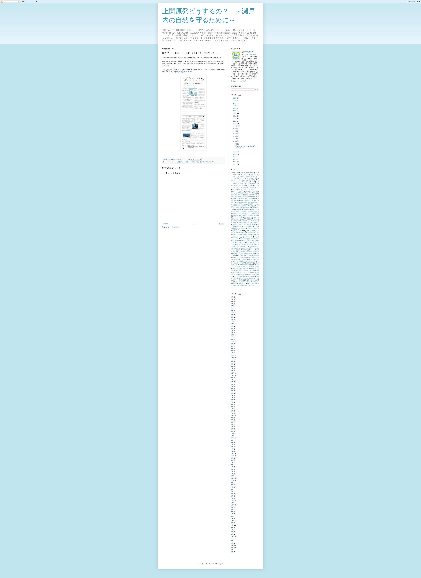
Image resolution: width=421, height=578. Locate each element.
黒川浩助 (255, 220)
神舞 (201, 162)
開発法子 (249, 200)
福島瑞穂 (239, 278)
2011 (235, 162)
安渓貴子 (247, 193)
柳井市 (248, 283)
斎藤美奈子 (255, 222)
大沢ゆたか (250, 259)
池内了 (236, 263)
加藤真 (239, 198)
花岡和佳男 (254, 198)
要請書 (254, 283)
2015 (235, 151)
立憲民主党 (239, 285)
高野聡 (255, 219)
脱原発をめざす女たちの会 (248, 261)
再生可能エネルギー (244, 222)
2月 (236, 144)
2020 (235, 113)
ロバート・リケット (238, 191)
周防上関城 (243, 238)
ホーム (193, 224)
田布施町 (246, 268)
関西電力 (250, 204)
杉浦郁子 (249, 251)
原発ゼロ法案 (255, 213)
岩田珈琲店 (236, 206)
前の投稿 (221, 224)
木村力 (235, 283)
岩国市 (257, 204)
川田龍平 (240, 257)
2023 (235, 106)
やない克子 (236, 189)
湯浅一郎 (211, 162)
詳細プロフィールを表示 (238, 81)
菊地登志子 (251, 206)
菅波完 (235, 253)
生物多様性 (243, 255)
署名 (253, 240)
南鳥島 (252, 272)
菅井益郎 (256, 251)
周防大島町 (250, 238)
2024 (235, 103)
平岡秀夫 (245, 278)
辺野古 (241, 280)
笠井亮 (245, 202)
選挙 (253, 257)
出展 (248, 240)
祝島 (242, 240)
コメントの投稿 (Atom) (172, 227)
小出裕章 (191, 162)
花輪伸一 (242, 200)
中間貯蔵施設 (243, 264)
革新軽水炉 (239, 202)
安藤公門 (233, 194)
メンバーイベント (253, 187)
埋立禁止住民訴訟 (240, 281)
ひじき (242, 183)
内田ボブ (246, 272)
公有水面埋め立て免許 (183, 162)
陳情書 (252, 266)
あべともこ (254, 174)
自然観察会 (256, 234)
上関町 (250, 248)
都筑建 (252, 268)
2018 (235, 118)
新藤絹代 (245, 250)
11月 (236, 126)
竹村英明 (243, 263)
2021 (235, 111)
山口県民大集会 (248, 226)
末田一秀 (249, 281)
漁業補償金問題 (246, 208)
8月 (236, 128)
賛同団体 (237, 230)
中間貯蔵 (250, 263)
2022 (235, 108)
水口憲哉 (243, 251)
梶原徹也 (251, 202)
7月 (236, 131)
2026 (235, 98)
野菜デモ (242, 283)
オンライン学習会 (252, 178)
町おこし (246, 266)
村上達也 (237, 259)
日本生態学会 (239, 274)
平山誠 (251, 278)
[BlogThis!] (194, 159)
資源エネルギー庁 (254, 232)
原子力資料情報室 (241, 211)
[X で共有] (196, 159)
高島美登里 (247, 219)
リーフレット (245, 189)
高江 (241, 219)
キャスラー (238, 180)
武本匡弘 (251, 276)
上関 (237, 244)
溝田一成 (256, 217)
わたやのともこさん (251, 191)
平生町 (257, 278)
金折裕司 (253, 209)
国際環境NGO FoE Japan (244, 220)
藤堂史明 (252, 270)
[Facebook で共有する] (198, 159)
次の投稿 (165, 224)
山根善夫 (243, 228)
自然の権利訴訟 (247, 234)
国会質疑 (233, 220)
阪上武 (240, 224)
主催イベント (246, 237)
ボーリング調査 (248, 185)
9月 (232, 315)
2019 (235, 116)
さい (244, 180)
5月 (236, 136)
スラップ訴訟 (251, 180)
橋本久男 (239, 209)
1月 (232, 333)
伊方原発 (240, 194)
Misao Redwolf (250, 172)
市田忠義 (238, 232)
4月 (236, 139)
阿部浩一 (233, 193)
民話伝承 (256, 281)
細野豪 (235, 224)
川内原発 (247, 257)
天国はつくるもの (237, 268)
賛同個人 (256, 228)
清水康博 (252, 253)
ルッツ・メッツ (255, 189)
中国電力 (251, 265)
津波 (257, 266)
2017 (235, 121)
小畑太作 (252, 242)
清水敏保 (205, 162)
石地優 (234, 257)
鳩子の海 (251, 274)
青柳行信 (256, 255)
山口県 (239, 226)
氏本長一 (244, 232)
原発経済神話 (236, 215)
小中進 (246, 242)
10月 (232, 308)
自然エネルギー (237, 234)
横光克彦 (246, 196)
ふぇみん (249, 183)
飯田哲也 (239, 276)
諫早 (251, 285)
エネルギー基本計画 (245, 176)
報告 (246, 280)
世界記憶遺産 (244, 253)
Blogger (220, 564)
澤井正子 (246, 285)
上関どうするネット (250, 52)
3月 (236, 141)
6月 (236, 133)
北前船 (252, 280)
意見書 (246, 194)
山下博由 (246, 224)
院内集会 (252, 194)
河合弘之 (245, 198)
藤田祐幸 (246, 270)
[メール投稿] (188, 159)
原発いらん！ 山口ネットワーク (241, 213)
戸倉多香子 (245, 215)
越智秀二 (240, 196)
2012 (235, 159)
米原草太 (235, 280)
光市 (251, 215)
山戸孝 (253, 224)
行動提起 (235, 219)
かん (232, 180)
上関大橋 (244, 248)
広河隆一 (249, 217)
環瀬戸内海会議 (241, 204)
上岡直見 (197, 162)
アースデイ (246, 174)
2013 (235, 157)
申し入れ (251, 250)
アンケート (234, 176)
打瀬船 (244, 259)
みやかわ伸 (243, 187)
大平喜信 (236, 261)
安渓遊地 (254, 193)
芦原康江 (240, 193)
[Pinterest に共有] (200, 159)
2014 (235, 154)
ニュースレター (171, 162)
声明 (250, 255)
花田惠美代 (234, 200)
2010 (235, 164)
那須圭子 (239, 272)
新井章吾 (237, 250)
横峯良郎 (253, 196)
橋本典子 (246, 209)
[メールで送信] (192, 159)
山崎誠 (250, 228)
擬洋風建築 (243, 206)
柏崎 (246, 274)
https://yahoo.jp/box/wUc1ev (183, 72)
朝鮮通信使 (239, 266)
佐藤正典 (233, 222)
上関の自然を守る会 (246, 244)
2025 (235, 100)
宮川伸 (237, 207)
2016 (235, 124)
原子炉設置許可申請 (253, 211)
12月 (232, 312)
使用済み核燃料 (251, 230)
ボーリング (238, 185)
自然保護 (235, 237)
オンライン (241, 178)
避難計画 (245, 276)
